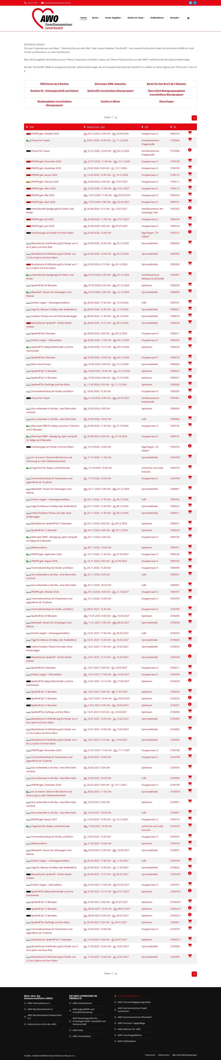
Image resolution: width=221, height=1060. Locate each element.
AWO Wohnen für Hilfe (129, 1029)
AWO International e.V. (39, 1003)
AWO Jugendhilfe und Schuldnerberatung (83, 1011)
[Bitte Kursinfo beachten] (190, 150)
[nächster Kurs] (194, 117)
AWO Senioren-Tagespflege (131, 1023)
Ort (146, 126)
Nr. (175, 126)
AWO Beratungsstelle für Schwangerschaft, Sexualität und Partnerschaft (89, 1021)
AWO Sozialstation (82, 1036)
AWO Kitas (78, 1030)
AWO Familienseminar (129, 996)
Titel (31, 126)
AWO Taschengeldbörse (130, 1035)
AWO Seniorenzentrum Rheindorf (135, 1017)
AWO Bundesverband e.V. (40, 1009)
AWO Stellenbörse (127, 1041)
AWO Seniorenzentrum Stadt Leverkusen (132, 1010)
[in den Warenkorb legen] (190, 139)
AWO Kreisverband (82, 1003)
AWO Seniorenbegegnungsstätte (134, 1002)
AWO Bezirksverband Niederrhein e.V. (45, 1017)
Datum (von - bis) (95, 126)
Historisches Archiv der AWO (42, 1024)
